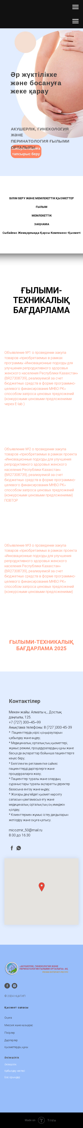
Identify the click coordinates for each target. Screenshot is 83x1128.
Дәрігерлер (11, 1040)
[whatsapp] (18, 848)
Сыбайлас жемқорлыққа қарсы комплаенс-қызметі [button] (41, 232)
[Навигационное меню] (75, 7)
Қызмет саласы (16, 1007)
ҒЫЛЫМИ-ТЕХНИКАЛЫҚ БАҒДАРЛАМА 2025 (41, 645)
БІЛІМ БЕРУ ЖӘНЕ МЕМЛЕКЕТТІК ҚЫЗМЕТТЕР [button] (41, 198)
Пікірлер (9, 1032)
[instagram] (14, 986)
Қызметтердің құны (16, 1047)
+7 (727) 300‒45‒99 (25, 722)
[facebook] (12, 848)
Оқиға (8, 1017)
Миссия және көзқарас (18, 1025)
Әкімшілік (10, 1064)
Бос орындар (12, 1077)
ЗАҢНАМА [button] (41, 224)
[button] (41, 887)
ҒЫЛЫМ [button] (41, 207)
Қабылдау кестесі (14, 1070)
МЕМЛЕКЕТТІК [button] (42, 215)
